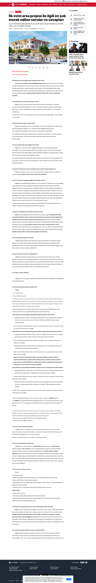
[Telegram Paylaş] (39, 67)
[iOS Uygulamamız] (43, 575)
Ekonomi (55, 4)
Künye (17, 580)
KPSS (50, 4)
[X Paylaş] (32, 67)
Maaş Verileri (71, 4)
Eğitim (60, 4)
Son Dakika (32, 4)
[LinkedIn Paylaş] (36, 67)
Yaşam (65, 4)
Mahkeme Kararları (81, 4)
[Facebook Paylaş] (28, 67)
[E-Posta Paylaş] (47, 67)
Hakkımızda (11, 580)
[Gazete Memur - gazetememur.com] (19, 4)
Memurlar (45, 4)
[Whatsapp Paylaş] (43, 67)
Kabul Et (69, 579)
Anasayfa (11, 12)
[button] (9, 4)
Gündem (39, 4)
